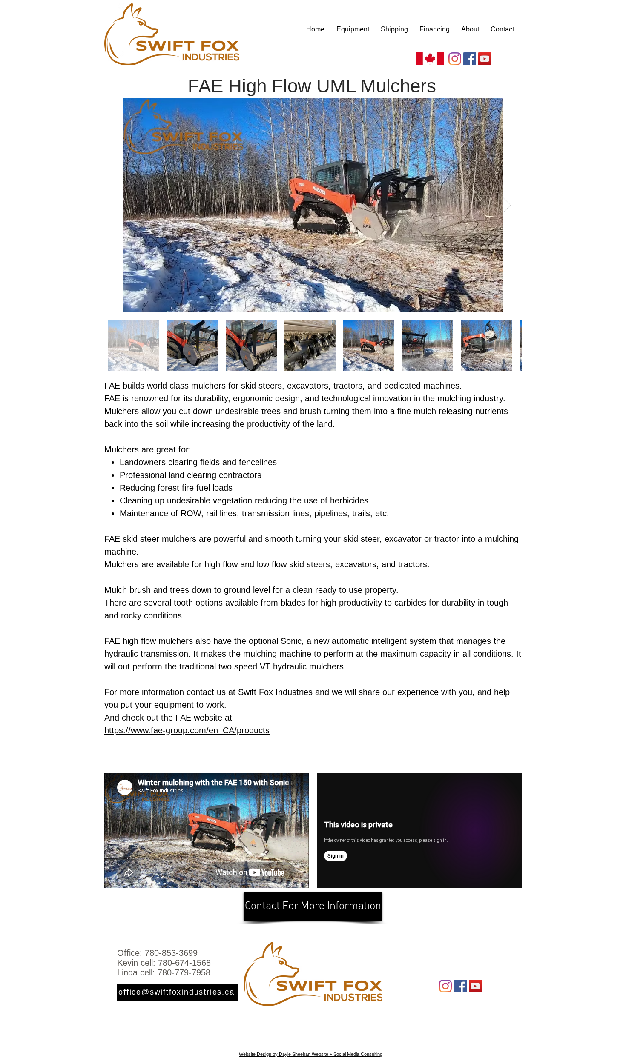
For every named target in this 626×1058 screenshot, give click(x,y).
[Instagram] (454, 58)
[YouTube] (484, 58)
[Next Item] (507, 205)
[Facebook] (469, 58)
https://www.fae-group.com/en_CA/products (187, 730)
